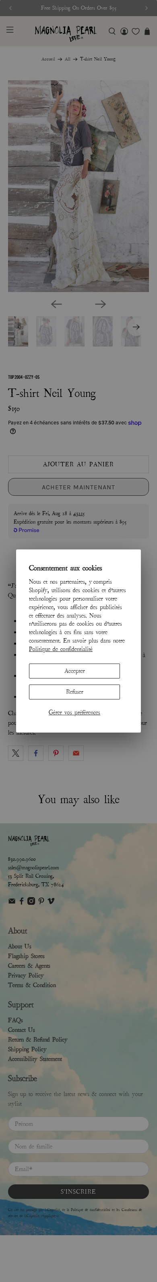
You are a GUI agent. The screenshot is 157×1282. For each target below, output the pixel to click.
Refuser (74, 692)
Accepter (74, 670)
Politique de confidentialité (61, 649)
